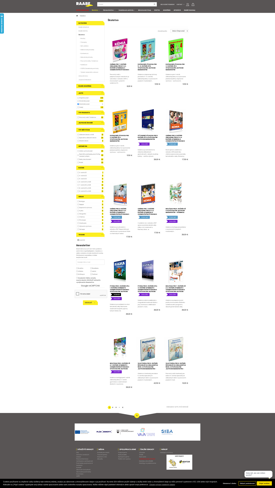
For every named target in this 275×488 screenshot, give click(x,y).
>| (122, 407)
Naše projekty (122, 455)
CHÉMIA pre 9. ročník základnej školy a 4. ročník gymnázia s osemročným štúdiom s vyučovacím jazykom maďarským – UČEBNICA (175, 140)
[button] (184, 4)
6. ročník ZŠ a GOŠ (85, 182)
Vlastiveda (82, 223)
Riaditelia (95, 268)
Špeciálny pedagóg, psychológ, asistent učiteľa (89, 155)
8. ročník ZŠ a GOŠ (85, 188)
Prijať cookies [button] (264, 483)
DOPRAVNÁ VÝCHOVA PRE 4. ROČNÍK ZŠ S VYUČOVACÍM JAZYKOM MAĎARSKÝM (175, 67)
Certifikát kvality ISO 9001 (147, 459)
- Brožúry (82, 38)
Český (81, 107)
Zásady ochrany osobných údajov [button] (162, 485)
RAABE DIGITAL (83, 31)
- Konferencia (83, 53)
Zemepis (82, 229)
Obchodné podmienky (167, 4)
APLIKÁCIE (177, 10)
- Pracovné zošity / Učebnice (88, 61)
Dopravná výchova (85, 207)
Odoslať (88, 303)
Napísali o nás (102, 457)
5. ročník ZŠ (83, 179)
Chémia (82, 217)
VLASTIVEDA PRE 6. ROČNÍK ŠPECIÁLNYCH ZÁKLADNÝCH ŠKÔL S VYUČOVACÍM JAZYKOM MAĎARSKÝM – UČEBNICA (148, 367)
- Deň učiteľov (84, 46)
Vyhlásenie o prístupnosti (84, 461)
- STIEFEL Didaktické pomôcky (89, 68)
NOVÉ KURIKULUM (82, 10)
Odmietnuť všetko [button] (229, 483)
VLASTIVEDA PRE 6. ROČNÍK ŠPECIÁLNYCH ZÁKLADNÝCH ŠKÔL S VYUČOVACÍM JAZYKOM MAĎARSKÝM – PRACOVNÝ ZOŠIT (176, 367)
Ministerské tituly (144, 10)
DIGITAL (157, 10)
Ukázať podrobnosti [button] (247, 483)
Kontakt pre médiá (103, 452)
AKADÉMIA (166, 10)
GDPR (78, 476)
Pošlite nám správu (124, 459)
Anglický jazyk (84, 98)
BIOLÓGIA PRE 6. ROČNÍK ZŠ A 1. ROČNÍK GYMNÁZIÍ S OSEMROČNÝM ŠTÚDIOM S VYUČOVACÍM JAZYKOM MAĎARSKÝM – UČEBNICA (120, 367)
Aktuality (100, 459)
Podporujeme (122, 452)
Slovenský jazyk (84, 101)
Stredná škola (83, 141)
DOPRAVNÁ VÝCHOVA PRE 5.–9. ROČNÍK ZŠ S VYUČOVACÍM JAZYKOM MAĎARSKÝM (147, 67)
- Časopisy (83, 42)
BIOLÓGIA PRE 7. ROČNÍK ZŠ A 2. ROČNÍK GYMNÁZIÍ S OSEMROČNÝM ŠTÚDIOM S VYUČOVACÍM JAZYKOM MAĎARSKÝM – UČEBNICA (176, 289)
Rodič (81, 162)
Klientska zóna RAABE (146, 461)
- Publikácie (83, 65)
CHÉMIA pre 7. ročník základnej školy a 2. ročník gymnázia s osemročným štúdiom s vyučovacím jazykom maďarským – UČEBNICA (147, 213)
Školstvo (95, 10)
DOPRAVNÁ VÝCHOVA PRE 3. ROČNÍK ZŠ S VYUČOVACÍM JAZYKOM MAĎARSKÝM (119, 138)
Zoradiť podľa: (162, 31)
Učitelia (80, 271)
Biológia (82, 201)
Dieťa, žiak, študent (85, 159)
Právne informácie (82, 459)
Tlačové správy (102, 455)
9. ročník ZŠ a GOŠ (85, 191)
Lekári (94, 271)
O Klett (141, 455)
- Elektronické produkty (86, 50)
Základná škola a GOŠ (86, 134)
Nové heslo (79, 474)
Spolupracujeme (123, 457)
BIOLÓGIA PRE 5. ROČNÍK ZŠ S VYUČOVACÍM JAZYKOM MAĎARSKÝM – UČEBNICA (176, 210)
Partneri (95, 274)
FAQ (77, 452)
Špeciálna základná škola (87, 138)
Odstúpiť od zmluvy (166, 452)
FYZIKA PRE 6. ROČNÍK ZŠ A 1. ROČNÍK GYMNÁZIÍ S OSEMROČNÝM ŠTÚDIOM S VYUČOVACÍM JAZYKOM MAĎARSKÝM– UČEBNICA (119, 289)
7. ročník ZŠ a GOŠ (85, 185)
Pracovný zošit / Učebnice (87, 117)
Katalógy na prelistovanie (147, 463)
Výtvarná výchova (85, 226)
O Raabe (142, 452)
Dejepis (81, 204)
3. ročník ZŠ (82, 172)
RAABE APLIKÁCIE (84, 27)
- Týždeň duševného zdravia (88, 72)
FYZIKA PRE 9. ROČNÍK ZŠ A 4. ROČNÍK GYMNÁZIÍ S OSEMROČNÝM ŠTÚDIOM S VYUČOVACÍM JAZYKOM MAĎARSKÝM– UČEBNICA (147, 289)
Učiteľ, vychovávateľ (85, 151)
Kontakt (179, 4)
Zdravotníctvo (108, 10)
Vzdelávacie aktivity (126, 10)
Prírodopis (82, 220)
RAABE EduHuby (189, 10)
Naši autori (142, 457)
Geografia (82, 214)
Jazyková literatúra (85, 80)
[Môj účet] (187, 4)
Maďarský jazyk (84, 104)
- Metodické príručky (86, 57)
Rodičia (80, 268)
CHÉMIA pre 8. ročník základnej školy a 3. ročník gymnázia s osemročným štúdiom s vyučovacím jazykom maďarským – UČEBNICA (119, 213)
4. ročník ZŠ (83, 176)
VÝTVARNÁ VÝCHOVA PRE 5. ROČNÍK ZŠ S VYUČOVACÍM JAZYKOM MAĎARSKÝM (148, 137)
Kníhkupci (81, 274)
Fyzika (81, 211)
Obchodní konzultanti (83, 470)
